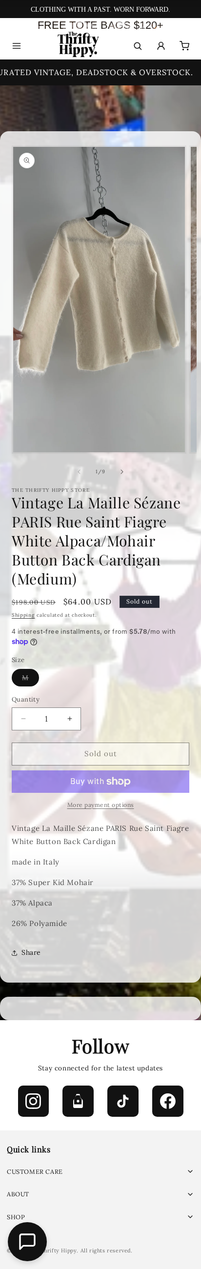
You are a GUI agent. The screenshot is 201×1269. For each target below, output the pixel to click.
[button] (100, 1171)
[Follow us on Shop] (78, 1101)
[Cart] (184, 46)
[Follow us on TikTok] (123, 1101)
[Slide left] (79, 472)
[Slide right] (122, 472)
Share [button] (31, 952)
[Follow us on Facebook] (167, 1101)
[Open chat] (27, 1241)
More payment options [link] (100, 804)
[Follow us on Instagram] (33, 1101)
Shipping (23, 615)
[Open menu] (16, 46)
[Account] (161, 46)
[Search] (137, 46)
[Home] (77, 46)
